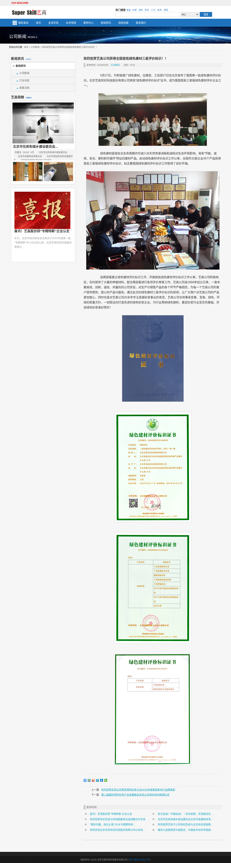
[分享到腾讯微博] (97, 780)
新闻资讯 (106, 22)
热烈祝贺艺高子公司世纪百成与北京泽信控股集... (185, 824)
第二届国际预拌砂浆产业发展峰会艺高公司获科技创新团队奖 (135, 794)
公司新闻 (35, 47)
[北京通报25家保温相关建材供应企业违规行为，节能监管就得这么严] (27, 171)
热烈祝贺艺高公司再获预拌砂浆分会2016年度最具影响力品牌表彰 (138, 789)
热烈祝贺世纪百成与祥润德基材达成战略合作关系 (117, 819)
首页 (38, 22)
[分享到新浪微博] (93, 780)
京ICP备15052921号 (139, 859)
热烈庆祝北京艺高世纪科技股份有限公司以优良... (117, 829)
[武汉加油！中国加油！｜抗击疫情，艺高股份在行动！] (43, 210)
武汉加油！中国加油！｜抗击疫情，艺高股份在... (185, 813)
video (21, 97)
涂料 (141, 10)
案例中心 (88, 22)
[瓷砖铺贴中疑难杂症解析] (58, 171)
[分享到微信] (105, 780)
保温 (128, 10)
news (21, 59)
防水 (147, 10)
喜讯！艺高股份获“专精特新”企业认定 (111, 813)
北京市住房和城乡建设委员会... (35, 146)
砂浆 (134, 10)
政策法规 (24, 87)
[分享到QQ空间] (89, 780)
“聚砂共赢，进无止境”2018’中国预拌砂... (113, 824)
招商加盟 (123, 22)
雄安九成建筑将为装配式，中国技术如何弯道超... (185, 829)
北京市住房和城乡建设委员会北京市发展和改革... (185, 819)
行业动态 (24, 80)
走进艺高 (53, 22)
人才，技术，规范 (159, 10)
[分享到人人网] (101, 780)
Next (69, 226)
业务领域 (71, 22)
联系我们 (141, 22)
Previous (16, 226)
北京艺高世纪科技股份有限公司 (29, 12)
